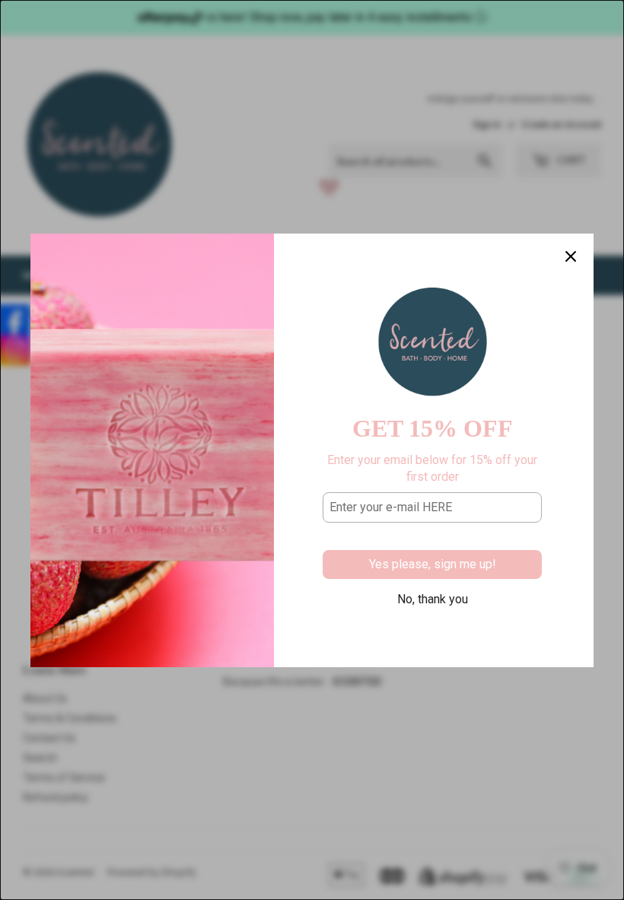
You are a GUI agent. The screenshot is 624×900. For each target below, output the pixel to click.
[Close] (570, 256)
